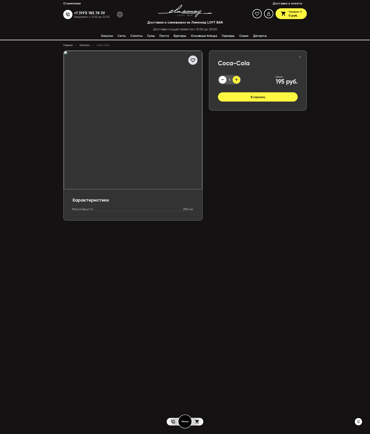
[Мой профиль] (268, 13)
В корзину (258, 97)
